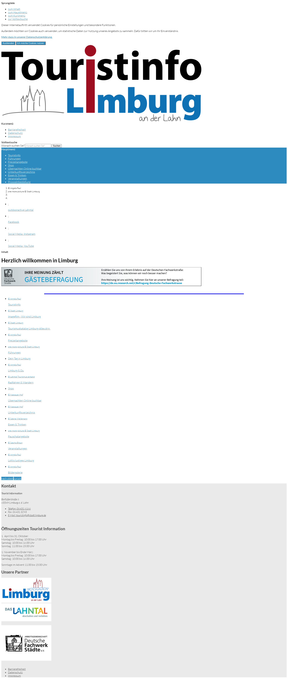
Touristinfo (14, 155)
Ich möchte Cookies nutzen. (30, 43)
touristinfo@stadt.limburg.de (27, 515)
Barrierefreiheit (17, 129)
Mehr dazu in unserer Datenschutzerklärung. (26, 36)
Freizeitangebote (18, 162)
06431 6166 (19, 508)
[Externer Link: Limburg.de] (144, 590)
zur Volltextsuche (18, 19)
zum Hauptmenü (17, 12)
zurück (17, 478)
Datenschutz (15, 133)
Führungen (14, 158)
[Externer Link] (144, 278)
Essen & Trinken (17, 175)
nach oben (7, 478)
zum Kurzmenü (16, 15)
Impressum (14, 136)
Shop (11, 165)
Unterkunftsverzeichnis (21, 172)
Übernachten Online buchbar (25, 168)
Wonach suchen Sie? (12, 145)
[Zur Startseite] (101, 120)
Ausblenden (8, 43)
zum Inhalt (14, 9)
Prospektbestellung (19, 182)
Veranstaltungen (17, 178)
